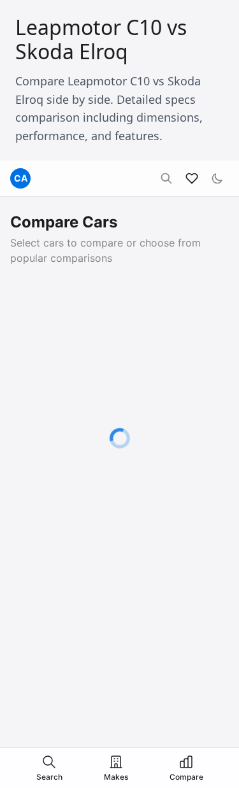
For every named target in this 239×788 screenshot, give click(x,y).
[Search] (166, 178)
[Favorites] (191, 178)
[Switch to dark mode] (217, 178)
